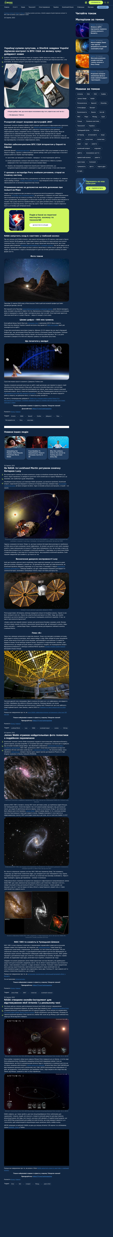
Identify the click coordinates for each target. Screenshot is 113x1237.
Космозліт (103, 7)
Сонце (79, 121)
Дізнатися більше (40, 225)
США (103, 117)
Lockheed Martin (15, 728)
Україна (56, 7)
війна (79, 139)
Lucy (26, 728)
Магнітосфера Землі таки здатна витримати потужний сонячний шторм (99, 45)
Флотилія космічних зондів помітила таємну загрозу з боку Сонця (98, 61)
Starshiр (104, 103)
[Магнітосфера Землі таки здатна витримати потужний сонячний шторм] (82, 46)
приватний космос (84, 157)
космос (57, 728)
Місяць (37, 1184)
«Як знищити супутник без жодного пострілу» (20, 393)
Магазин (91, 7)
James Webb (30, 811)
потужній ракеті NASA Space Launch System (19, 1012)
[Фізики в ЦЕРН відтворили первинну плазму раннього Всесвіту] (82, 30)
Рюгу (21, 420)
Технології (32, 7)
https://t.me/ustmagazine (42, 720)
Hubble (103, 94)
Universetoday (20, 979)
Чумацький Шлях (44, 947)
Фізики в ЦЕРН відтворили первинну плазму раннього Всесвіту (99, 30)
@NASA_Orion (14, 1127)
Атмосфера (81, 108)
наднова (97, 148)
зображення (15, 752)
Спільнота (95, 2)
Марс (57, 416)
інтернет (28, 1184)
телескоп (92, 162)
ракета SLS (47, 1184)
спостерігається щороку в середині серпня (37, 309)
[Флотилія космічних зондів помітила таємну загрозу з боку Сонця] (82, 61)
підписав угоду (33, 323)
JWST (24, 992)
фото (91, 166)
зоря (79, 144)
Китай (102, 112)
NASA (21, 416)
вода (103, 135)
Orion (12, 1184)
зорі (86, 144)
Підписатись (97, 188)
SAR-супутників (52, 325)
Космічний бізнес (68, 7)
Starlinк (39, 416)
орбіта (79, 153)
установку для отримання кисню (23, 195)
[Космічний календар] (86, 2)
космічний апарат (45, 728)
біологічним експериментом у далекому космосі (37, 245)
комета (94, 144)
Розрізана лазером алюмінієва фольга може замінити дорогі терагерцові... (99, 77)
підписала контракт (23, 150)
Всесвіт (92, 108)
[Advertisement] (36, 34)
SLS (20, 1184)
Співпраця (80, 7)
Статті (15, 7)
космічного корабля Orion (60, 1008)
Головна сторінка (9, 13)
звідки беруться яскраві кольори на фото (48, 127)
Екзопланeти (82, 112)
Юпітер (65, 728)
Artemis (13, 416)
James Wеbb (14, 992)
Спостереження (44, 7)
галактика (34, 992)
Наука (23, 7)
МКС (78, 117)
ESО (95, 94)
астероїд (80, 135)
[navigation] (105, 2)
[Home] (8, 2)
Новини (6, 7)
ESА (88, 94)
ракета (97, 157)
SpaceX (30, 416)
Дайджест (49, 416)
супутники (30, 420)
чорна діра (101, 166)
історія (79, 171)
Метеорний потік (10, 420)
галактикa (89, 139)
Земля (93, 112)
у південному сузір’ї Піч (41, 750)
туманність (81, 166)
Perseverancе (82, 103)
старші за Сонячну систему (29, 180)
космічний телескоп (46, 992)
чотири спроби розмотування (55, 646)
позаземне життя (92, 153)
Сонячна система (92, 121)
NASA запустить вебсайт (35, 1065)
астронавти (92, 135)
